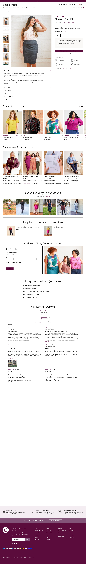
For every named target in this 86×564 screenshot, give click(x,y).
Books (36, 535)
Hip (30, 257)
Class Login (60, 532)
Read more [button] (47, 341)
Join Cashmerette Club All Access (69, 51)
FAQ (47, 535)
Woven (67, 68)
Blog (70, 532)
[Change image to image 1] (6, 21)
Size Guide (48, 530)
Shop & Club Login (62, 530)
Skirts (63, 68)
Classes (36, 537)
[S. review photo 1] (10, 363)
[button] (38, 317)
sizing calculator (26, 183)
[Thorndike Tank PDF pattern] (53, 122)
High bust (8, 257)
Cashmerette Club (59, 16)
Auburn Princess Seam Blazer (71, 137)
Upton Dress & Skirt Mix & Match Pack (12, 503)
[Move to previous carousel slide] (79, 106)
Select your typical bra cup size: (13, 262)
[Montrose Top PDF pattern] (12, 122)
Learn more (59, 45)
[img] (11, 328)
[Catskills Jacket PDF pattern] (33, 122)
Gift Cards (37, 539)
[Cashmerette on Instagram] (12, 543)
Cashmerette (8, 557)
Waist (22, 257)
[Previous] (28, 1)
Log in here (73, 53)
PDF (56, 33)
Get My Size (9, 268)
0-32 (58, 35)
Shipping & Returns (50, 532)
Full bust (15, 257)
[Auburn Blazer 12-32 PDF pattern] (73, 122)
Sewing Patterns (38, 532)
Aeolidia (33, 557)
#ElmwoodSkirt (48, 196)
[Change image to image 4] (6, 48)
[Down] (6, 66)
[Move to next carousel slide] (82, 106)
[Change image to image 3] (6, 39)
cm (13, 254)
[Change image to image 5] (6, 56)
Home (4, 11)
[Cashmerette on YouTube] (16, 543)
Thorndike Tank (47, 137)
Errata (47, 537)
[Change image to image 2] (6, 30)
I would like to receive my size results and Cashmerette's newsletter (27, 68)
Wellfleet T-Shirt (47, 1)
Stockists (72, 535)
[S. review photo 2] (14, 363)
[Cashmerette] (10, 5)
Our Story (72, 530)
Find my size (65, 31)
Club (24, 135)
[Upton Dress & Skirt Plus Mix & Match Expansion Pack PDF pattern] (43, 449)
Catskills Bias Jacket (28, 137)
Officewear (72, 68)
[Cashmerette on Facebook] (14, 543)
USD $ (81, 4)
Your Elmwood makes (59, 227)
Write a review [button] (43, 314)
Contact (48, 539)
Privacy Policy (15, 557)
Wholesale (72, 537)
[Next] (58, 1)
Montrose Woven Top (8, 137)
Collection (5, 135)
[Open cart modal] (82, 7)
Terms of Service (23, 557)
